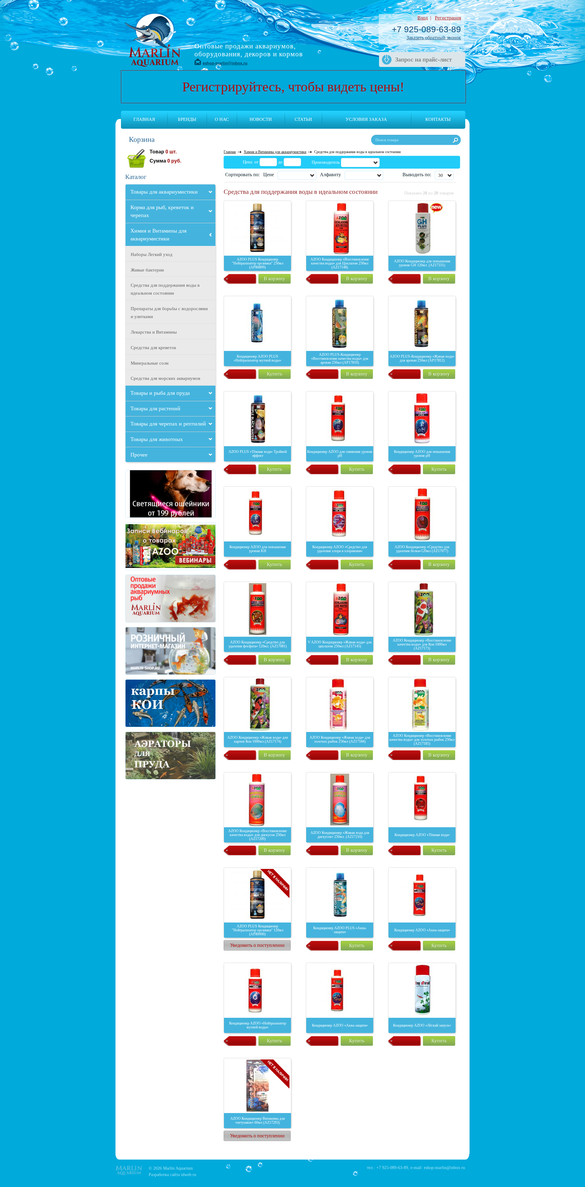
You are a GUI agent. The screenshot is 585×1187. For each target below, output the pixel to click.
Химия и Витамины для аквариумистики (158, 235)
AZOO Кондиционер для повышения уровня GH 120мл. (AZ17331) (422, 263)
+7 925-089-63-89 (426, 29)
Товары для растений (155, 408)
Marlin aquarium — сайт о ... (153, 39)
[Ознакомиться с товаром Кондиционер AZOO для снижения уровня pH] (339, 418)
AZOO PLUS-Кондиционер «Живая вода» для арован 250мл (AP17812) (422, 358)
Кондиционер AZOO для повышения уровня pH (422, 454)
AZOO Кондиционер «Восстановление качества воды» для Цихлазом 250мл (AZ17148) (339, 263)
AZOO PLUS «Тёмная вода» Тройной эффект (258, 454)
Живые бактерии (147, 270)
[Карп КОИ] (148, 703)
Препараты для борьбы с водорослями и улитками (169, 312)
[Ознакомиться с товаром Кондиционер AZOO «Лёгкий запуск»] (422, 990)
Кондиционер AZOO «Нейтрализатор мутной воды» (257, 1025)
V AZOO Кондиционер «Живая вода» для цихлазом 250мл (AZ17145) (340, 644)
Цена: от (250, 162)
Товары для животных (156, 439)
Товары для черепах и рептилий (168, 424)
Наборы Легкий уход (151, 254)
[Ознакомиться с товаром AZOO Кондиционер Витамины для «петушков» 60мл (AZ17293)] (257, 1085)
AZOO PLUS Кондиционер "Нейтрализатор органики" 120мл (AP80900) (257, 930)
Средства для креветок (153, 347)
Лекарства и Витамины (154, 332)
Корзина (142, 139)
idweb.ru (188, 1174)
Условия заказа (366, 119)
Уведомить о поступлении (257, 945)
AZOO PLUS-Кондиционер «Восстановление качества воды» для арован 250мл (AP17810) (339, 358)
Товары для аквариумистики (164, 192)
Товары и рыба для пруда (160, 393)
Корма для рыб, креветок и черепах (162, 211)
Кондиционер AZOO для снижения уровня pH (339, 454)
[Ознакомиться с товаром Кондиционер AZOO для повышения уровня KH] (257, 514)
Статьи (303, 119)
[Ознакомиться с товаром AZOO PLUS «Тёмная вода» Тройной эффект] (257, 418)
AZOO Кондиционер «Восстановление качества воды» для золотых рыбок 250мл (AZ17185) (422, 740)
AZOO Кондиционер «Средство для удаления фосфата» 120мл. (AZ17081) (258, 644)
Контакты (438, 119)
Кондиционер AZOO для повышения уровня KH (257, 549)
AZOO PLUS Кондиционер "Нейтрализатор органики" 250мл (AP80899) (257, 263)
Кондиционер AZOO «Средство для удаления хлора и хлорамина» (339, 549)
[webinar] (148, 546)
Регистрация (448, 17)
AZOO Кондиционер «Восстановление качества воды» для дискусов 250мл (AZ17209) (257, 835)
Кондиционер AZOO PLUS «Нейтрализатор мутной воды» (257, 358)
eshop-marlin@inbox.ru (225, 63)
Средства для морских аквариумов (165, 378)
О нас (222, 119)
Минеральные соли (149, 363)
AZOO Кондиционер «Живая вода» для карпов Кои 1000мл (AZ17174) (257, 739)
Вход (422, 17)
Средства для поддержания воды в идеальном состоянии (165, 289)
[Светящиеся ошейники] (148, 493)
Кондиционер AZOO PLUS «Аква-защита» (340, 930)
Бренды (187, 119)
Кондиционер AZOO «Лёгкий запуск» (422, 1025)
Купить (274, 373)
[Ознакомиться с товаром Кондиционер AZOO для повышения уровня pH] (422, 418)
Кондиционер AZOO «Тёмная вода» (422, 835)
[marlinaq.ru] (148, 598)
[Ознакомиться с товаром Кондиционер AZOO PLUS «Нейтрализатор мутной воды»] (257, 323)
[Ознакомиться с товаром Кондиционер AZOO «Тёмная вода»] (422, 799)
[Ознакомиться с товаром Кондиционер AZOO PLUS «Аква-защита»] (339, 895)
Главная (144, 119)
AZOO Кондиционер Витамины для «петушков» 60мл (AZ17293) (257, 1120)
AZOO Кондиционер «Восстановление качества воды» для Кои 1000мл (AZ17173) (422, 644)
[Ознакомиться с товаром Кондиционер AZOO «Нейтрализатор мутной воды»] (257, 990)
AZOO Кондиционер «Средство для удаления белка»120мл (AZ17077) (422, 549)
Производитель (326, 162)
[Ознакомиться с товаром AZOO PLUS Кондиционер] (257, 228)
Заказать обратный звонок (433, 37)
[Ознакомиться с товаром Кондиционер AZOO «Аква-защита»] (422, 895)
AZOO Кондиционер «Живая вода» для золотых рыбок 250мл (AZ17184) (340, 739)
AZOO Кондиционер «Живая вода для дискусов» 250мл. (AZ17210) (339, 835)
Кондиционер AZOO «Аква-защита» (422, 930)
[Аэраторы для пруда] (148, 755)
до (280, 162)
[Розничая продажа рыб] (148, 650)
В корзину (274, 278)
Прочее (138, 455)
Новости (261, 119)
